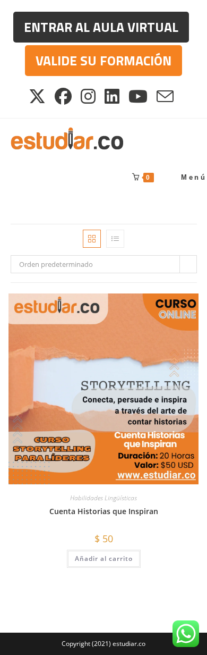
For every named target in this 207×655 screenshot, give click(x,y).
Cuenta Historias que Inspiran (103, 511)
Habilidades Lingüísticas (103, 497)
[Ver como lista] (115, 239)
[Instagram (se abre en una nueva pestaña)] (89, 96)
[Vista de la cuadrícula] (92, 239)
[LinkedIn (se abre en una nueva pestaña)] (113, 96)
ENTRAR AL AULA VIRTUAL (101, 27)
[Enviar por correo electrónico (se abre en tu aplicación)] (166, 96)
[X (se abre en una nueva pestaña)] (40, 96)
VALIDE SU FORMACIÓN (103, 61)
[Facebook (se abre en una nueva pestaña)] (64, 96)
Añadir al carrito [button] (104, 558)
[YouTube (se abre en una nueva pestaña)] (139, 96)
